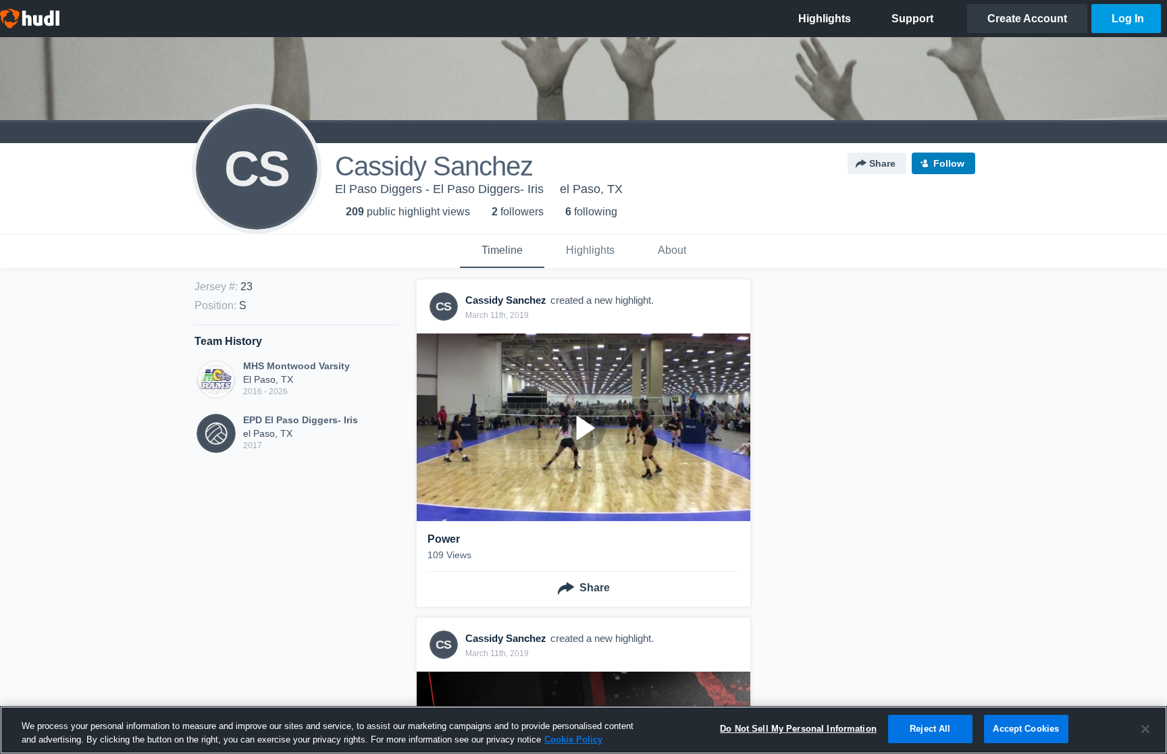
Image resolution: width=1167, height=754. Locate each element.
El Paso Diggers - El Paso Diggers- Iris (439, 189)
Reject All (930, 729)
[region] (583, 730)
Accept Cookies (1026, 729)
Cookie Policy (573, 739)
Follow (948, 163)
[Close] (1145, 729)
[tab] (502, 251)
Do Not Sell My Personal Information (798, 729)
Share (882, 163)
